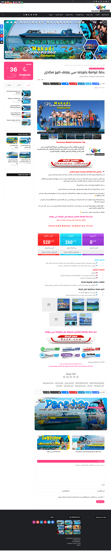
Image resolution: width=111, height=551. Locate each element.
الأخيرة (19, 85)
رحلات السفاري (69, 14)
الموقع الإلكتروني (65, 491)
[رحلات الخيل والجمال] (77, 527)
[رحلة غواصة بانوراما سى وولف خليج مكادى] (25, 155)
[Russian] (2, 2)
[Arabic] (22, 2)
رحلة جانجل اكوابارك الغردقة (13, 120)
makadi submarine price (81, 383)
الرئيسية (51, 14)
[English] (16, 2)
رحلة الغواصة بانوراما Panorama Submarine (15, 107)
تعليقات (9, 85)
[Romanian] (5, 2)
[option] (71, 414)
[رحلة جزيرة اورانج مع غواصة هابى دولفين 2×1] (12, 155)
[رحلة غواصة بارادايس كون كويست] (25, 140)
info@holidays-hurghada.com (73, 538)
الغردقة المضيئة (105, 14)
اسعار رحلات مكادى (58, 383)
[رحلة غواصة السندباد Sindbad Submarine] (26, 115)
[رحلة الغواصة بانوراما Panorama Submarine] (26, 108)
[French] (13, 2)
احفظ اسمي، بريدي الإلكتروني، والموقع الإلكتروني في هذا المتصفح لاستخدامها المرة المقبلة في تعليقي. (80, 497)
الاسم (102, 484)
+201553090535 (76, 541)
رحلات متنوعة (90, 14)
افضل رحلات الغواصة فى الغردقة (91, 65)
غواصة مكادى (58, 385)
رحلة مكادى (89, 385)
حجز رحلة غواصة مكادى (98, 385)
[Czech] (19, 2)
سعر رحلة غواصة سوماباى (80, 385)
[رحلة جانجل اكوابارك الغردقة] (26, 122)
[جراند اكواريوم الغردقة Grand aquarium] (26, 93)
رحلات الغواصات (80, 14)
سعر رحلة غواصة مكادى (68, 385)
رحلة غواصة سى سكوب (91, 412)
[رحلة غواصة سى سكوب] (12, 140)
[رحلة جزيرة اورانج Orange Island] (60, 532)
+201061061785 (77, 540)
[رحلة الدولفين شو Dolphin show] (26, 101)
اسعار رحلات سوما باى (69, 383)
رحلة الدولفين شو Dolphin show (14, 99)
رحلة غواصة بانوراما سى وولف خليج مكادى (25, 161)
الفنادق (97, 14)
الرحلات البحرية (59, 14)
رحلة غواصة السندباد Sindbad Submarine (15, 114)
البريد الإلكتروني (100, 491)
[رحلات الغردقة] (100, 8)
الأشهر (28, 85)
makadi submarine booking (96, 383)
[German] (11, 2)
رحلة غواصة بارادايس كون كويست (26, 146)
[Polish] (8, 2)
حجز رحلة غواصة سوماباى (48, 383)
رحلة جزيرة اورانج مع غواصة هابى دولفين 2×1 (13, 161)
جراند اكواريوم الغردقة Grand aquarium (13, 92)
